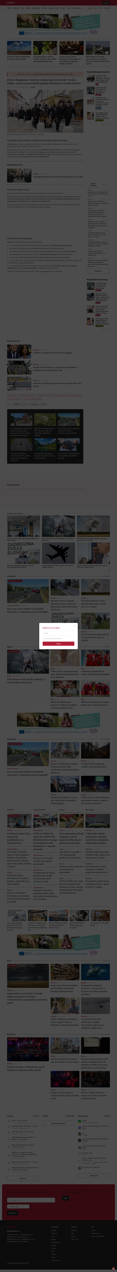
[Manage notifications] (113, 1268)
